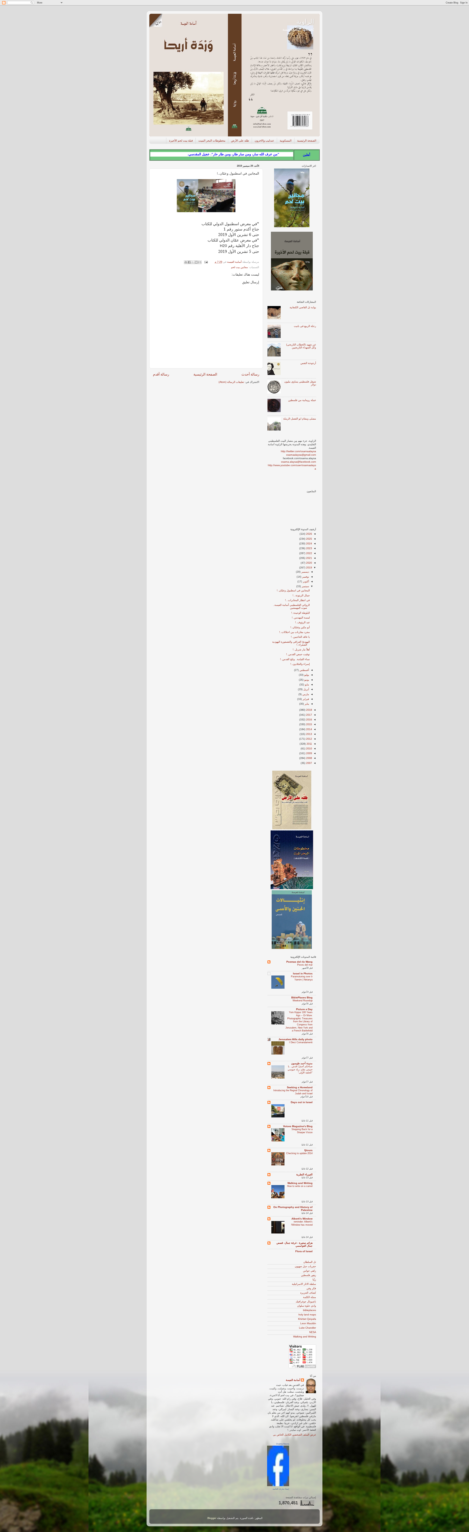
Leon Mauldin (308, 1323)
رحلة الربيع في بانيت (305, 326)
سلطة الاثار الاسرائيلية (304, 1284)
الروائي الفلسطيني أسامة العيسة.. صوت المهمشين (291, 606)
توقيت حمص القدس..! (298, 654)
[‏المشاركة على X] (193, 262)
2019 (308, 567)
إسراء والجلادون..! (300, 664)
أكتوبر (305, 581)
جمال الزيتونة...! (301, 595)
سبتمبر (305, 586)
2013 (308, 734)
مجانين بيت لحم (239, 267)
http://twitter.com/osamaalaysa (298, 451)
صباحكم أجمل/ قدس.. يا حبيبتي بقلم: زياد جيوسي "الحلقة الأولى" (300, 1069)
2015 (308, 724)
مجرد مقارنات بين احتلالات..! (294, 632)
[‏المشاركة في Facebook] (189, 262)
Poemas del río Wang (299, 961)
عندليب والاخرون (264, 140)
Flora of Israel (304, 1251)
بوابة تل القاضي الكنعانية (303, 307)
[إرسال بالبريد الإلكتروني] (200, 262)
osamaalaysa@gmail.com (301, 454)
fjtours (308, 1150)
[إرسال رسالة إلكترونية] (206, 262)
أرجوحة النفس (308, 363)
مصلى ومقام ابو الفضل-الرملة (299, 418)
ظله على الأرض (240, 140)
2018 (308, 710)
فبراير (305, 699)
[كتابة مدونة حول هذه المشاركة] (196, 262)
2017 (308, 714)
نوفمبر (305, 576)
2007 (308, 763)
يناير (306, 703)
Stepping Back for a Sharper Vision (302, 1131)
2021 (308, 558)
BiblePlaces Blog (302, 997)
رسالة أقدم (161, 374)
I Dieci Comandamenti (301, 1042)
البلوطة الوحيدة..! (300, 613)
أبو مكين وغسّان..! (300, 627)
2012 (308, 738)
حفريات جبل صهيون (305, 1266)
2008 (308, 758)
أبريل (306, 689)
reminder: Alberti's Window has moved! (302, 1223)
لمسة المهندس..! (301, 617)
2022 (308, 553)
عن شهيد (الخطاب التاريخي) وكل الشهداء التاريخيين (301, 346)
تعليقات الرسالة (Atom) (231, 382)
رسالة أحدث (250, 374)
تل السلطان (309, 1262)
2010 (308, 748)
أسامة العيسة (293, 1380)
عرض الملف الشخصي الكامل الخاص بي (294, 1434)
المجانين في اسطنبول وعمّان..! (293, 590)
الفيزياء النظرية (304, 1174)
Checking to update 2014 (299, 1153)
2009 (308, 753)
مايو (306, 684)
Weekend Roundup (303, 1000)
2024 (308, 543)
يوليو (306, 674)
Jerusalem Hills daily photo (295, 1039)
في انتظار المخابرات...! (297, 600)
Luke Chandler (307, 1327)
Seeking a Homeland (300, 1087)
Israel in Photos (303, 973)
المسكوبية (285, 140)
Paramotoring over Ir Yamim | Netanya (302, 978)
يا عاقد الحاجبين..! (300, 637)
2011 (309, 743)
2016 (308, 719)
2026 (308, 533)
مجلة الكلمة (309, 1297)
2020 (308, 562)
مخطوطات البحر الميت (211, 140)
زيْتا (314, 1279)
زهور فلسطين (308, 1275)
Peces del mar (305, 964)
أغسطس (304, 670)
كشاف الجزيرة (308, 1292)
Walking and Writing (300, 1183)
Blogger (211, 1518)
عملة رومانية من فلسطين (302, 400)
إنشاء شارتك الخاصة (281, 1489)
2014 (308, 729)
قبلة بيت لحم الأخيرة (181, 140)
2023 (308, 548)
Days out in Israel (302, 1102)
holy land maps (307, 1314)
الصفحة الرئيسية (306, 140)
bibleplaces (309, 1310)
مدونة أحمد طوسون (302, 1063)
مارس (305, 694)
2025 (308, 538)
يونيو (306, 679)
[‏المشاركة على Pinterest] (186, 262)
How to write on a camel (300, 1186)
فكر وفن (311, 1288)
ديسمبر (305, 571)
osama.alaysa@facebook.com (298, 461)
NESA (312, 1332)
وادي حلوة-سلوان (306, 1305)
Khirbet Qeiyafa (307, 1319)
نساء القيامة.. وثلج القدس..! (295, 659)
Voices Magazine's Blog (298, 1126)
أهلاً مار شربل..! (301, 649)
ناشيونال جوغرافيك (306, 1301)
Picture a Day (304, 1009)
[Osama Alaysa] (278, 1485)
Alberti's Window (302, 1218)
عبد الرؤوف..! (302, 622)
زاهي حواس (309, 1270)
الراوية (305, 21)
